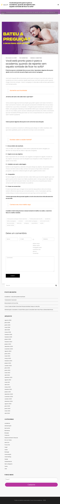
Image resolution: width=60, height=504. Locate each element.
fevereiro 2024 (8, 341)
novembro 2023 (9, 349)
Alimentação (8, 425)
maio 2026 (7, 327)
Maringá (7, 452)
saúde (41, 223)
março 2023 (8, 358)
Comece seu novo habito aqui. (20, 205)
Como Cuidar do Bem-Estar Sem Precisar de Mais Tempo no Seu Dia (22, 306)
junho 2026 (7, 325)
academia (47, 219)
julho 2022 (7, 368)
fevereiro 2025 (8, 337)
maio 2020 (7, 411)
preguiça (26, 223)
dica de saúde (10, 223)
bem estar (7, 428)
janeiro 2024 (8, 344)
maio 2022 (7, 372)
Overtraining (8, 456)
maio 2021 (7, 382)
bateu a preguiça (11, 221)
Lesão (6, 449)
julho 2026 (7, 322)
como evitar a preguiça (31, 221)
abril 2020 (7, 413)
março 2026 (8, 332)
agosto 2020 (8, 403)
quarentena (34, 223)
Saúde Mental (8, 461)
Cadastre (31, 484)
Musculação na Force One (11, 303)
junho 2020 (7, 408)
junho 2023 (7, 353)
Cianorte (7, 435)
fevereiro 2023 (8, 360)
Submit (13, 276)
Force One (7, 445)
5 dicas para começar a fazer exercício (17, 219)
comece (20, 221)
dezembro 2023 (9, 346)
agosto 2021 (8, 380)
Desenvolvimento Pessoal (11, 437)
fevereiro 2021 (8, 389)
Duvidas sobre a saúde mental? (21, 140)
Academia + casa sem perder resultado (15, 296)
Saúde (6, 459)
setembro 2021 (8, 377)
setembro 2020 (9, 401)
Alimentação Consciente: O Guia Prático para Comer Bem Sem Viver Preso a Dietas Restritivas (29, 309)
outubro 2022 (8, 365)
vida (6, 468)
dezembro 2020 (9, 394)
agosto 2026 (8, 320)
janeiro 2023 (8, 363)
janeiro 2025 (8, 339)
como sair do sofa (44, 221)
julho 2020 (7, 406)
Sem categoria (8, 464)
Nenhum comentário (36, 58)
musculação (8, 454)
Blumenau (7, 430)
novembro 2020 (9, 396)
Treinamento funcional (10, 300)
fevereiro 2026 (8, 334)
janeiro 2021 (8, 392)
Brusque (7, 433)
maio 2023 (7, 356)
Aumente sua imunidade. (18, 90)
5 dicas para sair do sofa (36, 219)
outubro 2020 (8, 399)
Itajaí (6, 447)
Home (3, 12)
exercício (19, 223)
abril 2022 (7, 375)
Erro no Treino (8, 440)
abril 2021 (7, 384)
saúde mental (10, 225)
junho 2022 (7, 370)
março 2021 (8, 387)
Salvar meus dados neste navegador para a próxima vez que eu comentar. (37, 248)
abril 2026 (7, 329)
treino (6, 466)
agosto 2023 (8, 351)
